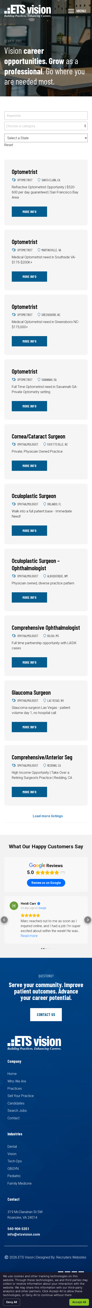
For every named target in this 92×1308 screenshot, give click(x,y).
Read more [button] (29, 931)
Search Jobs (17, 1106)
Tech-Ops (14, 1156)
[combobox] (46, 126)
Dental (12, 1142)
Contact (13, 1113)
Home (12, 1069)
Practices (14, 1084)
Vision (11, 1149)
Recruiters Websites (71, 1252)
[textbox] (46, 126)
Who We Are (16, 1076)
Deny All (11, 1302)
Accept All (79, 1302)
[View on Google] (14, 905)
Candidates (15, 1098)
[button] (71, 11)
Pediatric (14, 1171)
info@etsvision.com (23, 1229)
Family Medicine (19, 1178)
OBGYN (13, 1164)
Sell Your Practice (20, 1091)
